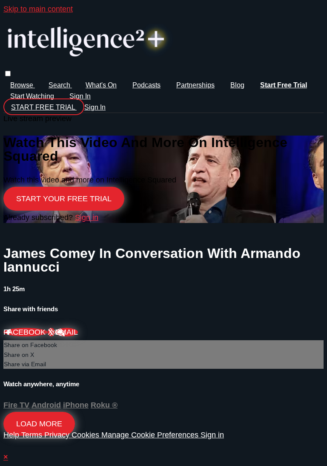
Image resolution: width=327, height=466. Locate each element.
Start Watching (33, 96)
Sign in (80, 96)
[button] (8, 73)
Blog (237, 85)
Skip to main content (38, 9)
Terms (32, 435)
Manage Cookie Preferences (151, 435)
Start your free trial (64, 198)
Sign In (95, 107)
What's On (101, 85)
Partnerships (195, 85)
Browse (22, 85)
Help (12, 435)
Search (60, 85)
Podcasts (146, 85)
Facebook (25, 332)
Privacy (58, 435)
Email (66, 332)
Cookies (86, 435)
